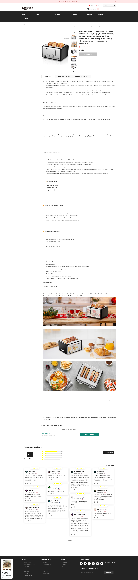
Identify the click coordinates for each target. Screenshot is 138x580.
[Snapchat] (101, 563)
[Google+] (89, 563)
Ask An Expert (58, 425)
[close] (115, 1)
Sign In (103, 9)
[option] (55, 51)
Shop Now (76, 1)
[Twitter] (85, 563)
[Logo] (27, 8)
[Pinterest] (97, 563)
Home (23, 24)
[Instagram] (93, 563)
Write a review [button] (89, 434)
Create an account (111, 9)
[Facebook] (81, 563)
